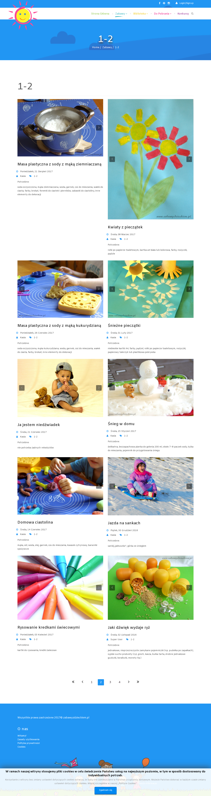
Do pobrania (161, 13)
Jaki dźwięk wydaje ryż (129, 627)
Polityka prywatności (28, 743)
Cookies (21, 747)
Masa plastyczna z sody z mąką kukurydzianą (59, 325)
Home (95, 47)
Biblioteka (139, 13)
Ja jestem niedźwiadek (38, 425)
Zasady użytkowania (28, 739)
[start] (73, 682)
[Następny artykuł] (129, 682)
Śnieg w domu (121, 424)
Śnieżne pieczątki (124, 325)
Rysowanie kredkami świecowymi (48, 627)
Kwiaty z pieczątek (125, 227)
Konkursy (183, 13)
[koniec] (138, 682)
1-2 (36, 176)
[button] (185, 3)
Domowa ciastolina (35, 522)
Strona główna (100, 13)
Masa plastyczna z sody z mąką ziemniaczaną (59, 164)
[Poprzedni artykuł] (82, 682)
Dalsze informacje (147, 783)
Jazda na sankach (124, 523)
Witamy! (21, 735)
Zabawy (120, 13)
